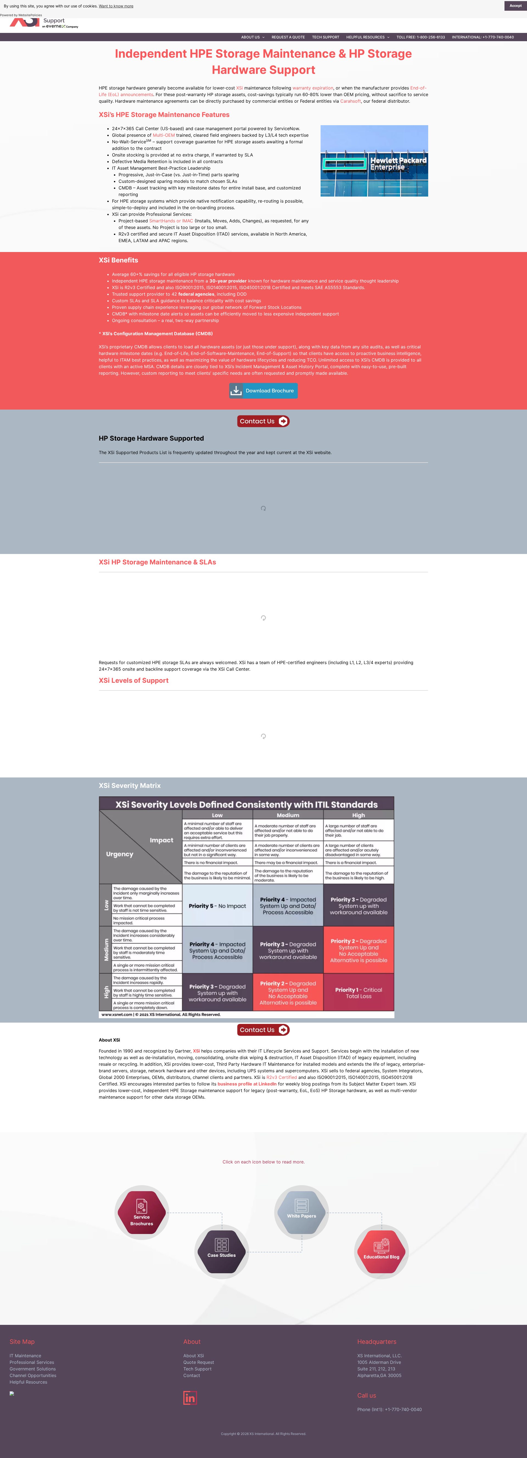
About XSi (193, 1355)
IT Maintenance (25, 1355)
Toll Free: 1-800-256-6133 (421, 37)
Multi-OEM (164, 135)
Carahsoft (350, 101)
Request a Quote (288, 37)
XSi (239, 88)
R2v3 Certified (282, 1077)
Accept (516, 6)
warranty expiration (313, 88)
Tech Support (325, 37)
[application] (262, 37)
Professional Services (32, 1362)
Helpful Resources (365, 37)
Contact (191, 1375)
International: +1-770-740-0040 (483, 37)
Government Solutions (33, 1369)
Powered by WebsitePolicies (21, 15)
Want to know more (116, 6)
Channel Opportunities (33, 1375)
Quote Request (198, 1362)
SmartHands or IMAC (171, 220)
